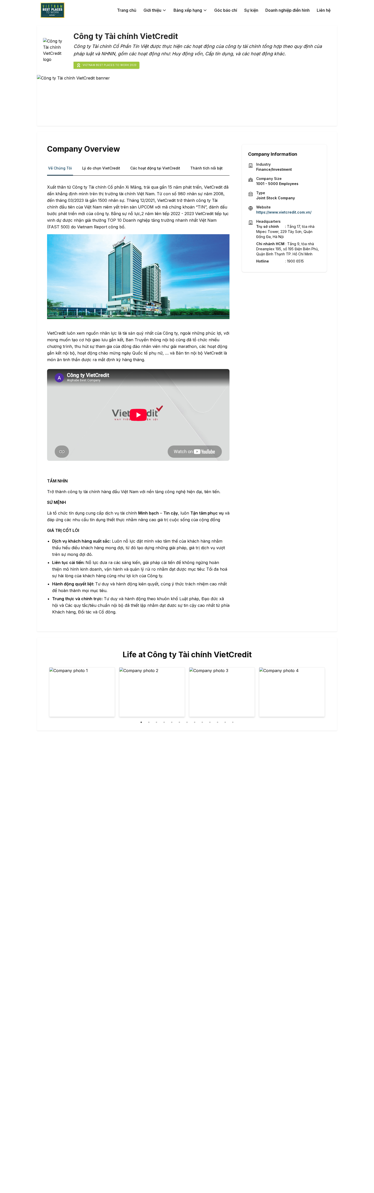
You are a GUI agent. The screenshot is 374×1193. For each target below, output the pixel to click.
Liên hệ (323, 10)
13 (232, 722)
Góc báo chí (225, 10)
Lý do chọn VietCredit (101, 168)
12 (225, 722)
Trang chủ (126, 10)
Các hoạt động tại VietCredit (155, 168)
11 (217, 722)
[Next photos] (318, 693)
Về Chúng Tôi (60, 168)
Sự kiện (251, 10)
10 (209, 722)
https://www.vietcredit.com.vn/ (283, 212)
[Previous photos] (56, 693)
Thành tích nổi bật (206, 168)
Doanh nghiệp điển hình (287, 10)
